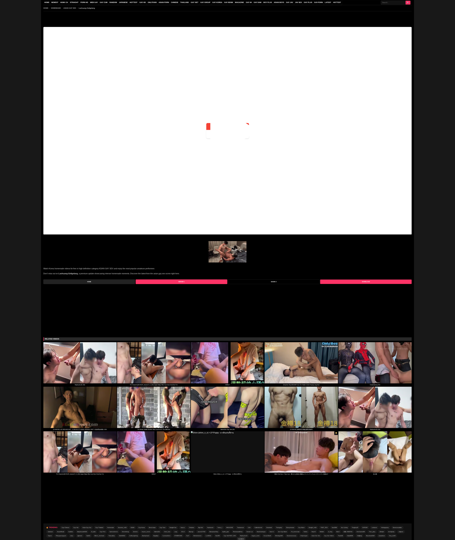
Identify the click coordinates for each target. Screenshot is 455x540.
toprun (50, 535)
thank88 (340, 535)
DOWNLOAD (366, 281)
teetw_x (219, 527)
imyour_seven (146, 531)
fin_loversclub (295, 531)
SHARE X (274, 281)
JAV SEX (298, 2)
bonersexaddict (397, 527)
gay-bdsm (301, 527)
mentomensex (197, 535)
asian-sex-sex (316, 535)
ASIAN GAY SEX (69, 8)
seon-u (272, 531)
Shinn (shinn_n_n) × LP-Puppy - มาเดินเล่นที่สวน (227, 474)
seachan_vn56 (122, 527)
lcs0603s (208, 535)
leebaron (374, 527)
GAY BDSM (228, 2)
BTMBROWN (178, 535)
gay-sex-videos (329, 535)
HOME (45, 8)
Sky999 (217, 535)
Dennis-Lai (249, 531)
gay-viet (75, 527)
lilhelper (381, 531)
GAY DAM (257, 2)
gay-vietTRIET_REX (230, 535)
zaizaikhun (382, 535)
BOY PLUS (267, 2)
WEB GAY (94, 2)
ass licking (344, 527)
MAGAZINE (239, 2)
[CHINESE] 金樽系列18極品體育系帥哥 (301, 429)
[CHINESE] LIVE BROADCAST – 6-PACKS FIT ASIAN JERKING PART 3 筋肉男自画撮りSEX (80, 429)
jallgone (400, 531)
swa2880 (334, 527)
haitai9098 (350, 535)
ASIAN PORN (164, 2)
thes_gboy (372, 531)
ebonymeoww (290, 527)
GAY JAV (289, 2)
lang (175, 531)
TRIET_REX (324, 527)
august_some (255, 535)
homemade (56, 8)
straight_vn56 (312, 527)
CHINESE (174, 2)
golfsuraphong (133, 535)
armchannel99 (361, 531)
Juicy (71, 535)
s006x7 (227, 385)
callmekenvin (258, 527)
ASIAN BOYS (279, 2)
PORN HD (84, 2)
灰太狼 (375, 474)
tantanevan (240, 527)
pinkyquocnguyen (61, 535)
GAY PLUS (308, 2)
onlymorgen (303, 535)
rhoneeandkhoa (237, 531)
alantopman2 (145, 535)
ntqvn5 (314, 531)
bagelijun (155, 535)
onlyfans (191, 527)
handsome (210, 527)
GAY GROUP (205, 2)
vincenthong (125, 531)
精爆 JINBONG (348, 531)
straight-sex (173, 527)
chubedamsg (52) (375, 385)
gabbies (70, 531)
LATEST (328, 2)
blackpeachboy (213, 531)
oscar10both (267, 535)
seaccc (183, 527)
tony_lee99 (392, 535)
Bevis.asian (152, 527)
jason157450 (201, 531)
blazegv (191, 531)
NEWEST (54, 2)
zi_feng (330, 531)
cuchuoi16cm (166, 535)
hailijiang (359, 535)
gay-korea (141, 527)
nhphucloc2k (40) (80, 385)
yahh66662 (122, 535)
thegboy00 (355, 527)
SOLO (183, 531)
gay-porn (318, 2)
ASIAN (132, 527)
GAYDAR (365, 527)
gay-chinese (65, 527)
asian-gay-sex (86, 527)
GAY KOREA (217, 2)
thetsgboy (279, 527)
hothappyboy (385, 527)
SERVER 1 (181, 281)
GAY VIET (194, 2)
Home (46, 2)
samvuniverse (113, 531)
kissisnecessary (291, 535)
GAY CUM (103, 2)
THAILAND (184, 2)
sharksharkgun (261, 531)
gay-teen (162, 527)
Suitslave (50, 531)
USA (249, 527)
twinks (305, 531)
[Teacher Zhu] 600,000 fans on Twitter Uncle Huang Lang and (301, 385)
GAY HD (142, 2)
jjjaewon (79, 535)
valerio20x (157, 531)
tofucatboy (111, 535)
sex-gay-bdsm (282, 531)
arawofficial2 (60, 531)
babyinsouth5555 (82, 531)
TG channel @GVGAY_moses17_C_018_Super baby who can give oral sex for (154, 385)
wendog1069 (279, 535)
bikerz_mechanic (99, 535)
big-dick (200, 527)
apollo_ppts (225, 531)
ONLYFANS (152, 2)
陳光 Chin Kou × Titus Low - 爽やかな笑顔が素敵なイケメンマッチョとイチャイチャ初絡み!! (301, 474)
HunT (187, 535)
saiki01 (88, 535)
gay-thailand (99, 527)
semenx (135, 531)
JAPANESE (123, 2)
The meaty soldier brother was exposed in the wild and (153, 429)
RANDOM (113, 2)
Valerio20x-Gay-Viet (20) (227, 429)
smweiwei (269, 527)
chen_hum (167, 531)
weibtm (322, 531)
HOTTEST (133, 2)
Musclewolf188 (370, 535)
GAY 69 (249, 2)
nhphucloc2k (244, 535)
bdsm (338, 531)
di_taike (93, 531)
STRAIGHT (74, 2)
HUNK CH (64, 2)
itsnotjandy (391, 531)
